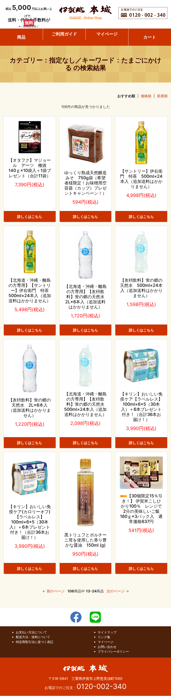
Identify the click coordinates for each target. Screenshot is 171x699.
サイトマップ (107, 632)
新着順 (162, 96)
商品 (21, 37)
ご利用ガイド (64, 34)
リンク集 (104, 637)
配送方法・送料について (33, 637)
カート (149, 37)
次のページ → (118, 591)
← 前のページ (53, 591)
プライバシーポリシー (113, 651)
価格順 (146, 96)
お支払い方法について (31, 632)
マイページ (107, 34)
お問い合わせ (107, 647)
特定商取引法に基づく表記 (34, 642)
